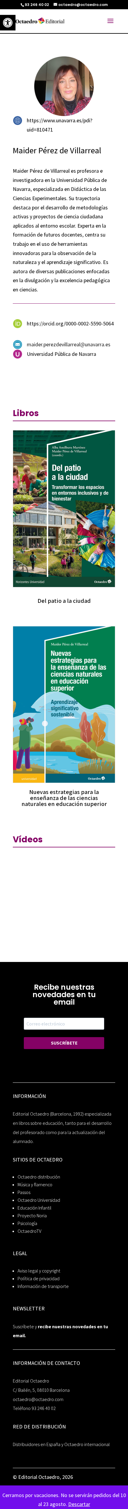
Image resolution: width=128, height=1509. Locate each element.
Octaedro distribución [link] (39, 1177)
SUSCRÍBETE (64, 1043)
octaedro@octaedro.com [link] (38, 1399)
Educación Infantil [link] (34, 1208)
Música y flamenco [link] (35, 1184)
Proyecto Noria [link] (32, 1216)
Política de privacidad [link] (39, 1278)
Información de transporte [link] (43, 1286)
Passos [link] (24, 1192)
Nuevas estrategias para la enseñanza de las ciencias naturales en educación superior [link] (64, 798)
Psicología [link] (27, 1223)
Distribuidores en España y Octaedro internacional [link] (61, 1444)
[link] (7, 22)
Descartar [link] (79, 1504)
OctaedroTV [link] (29, 1231)
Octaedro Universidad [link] (39, 1200)
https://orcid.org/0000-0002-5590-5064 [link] (70, 323)
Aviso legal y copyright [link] (39, 1271)
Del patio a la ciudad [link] (64, 601)
